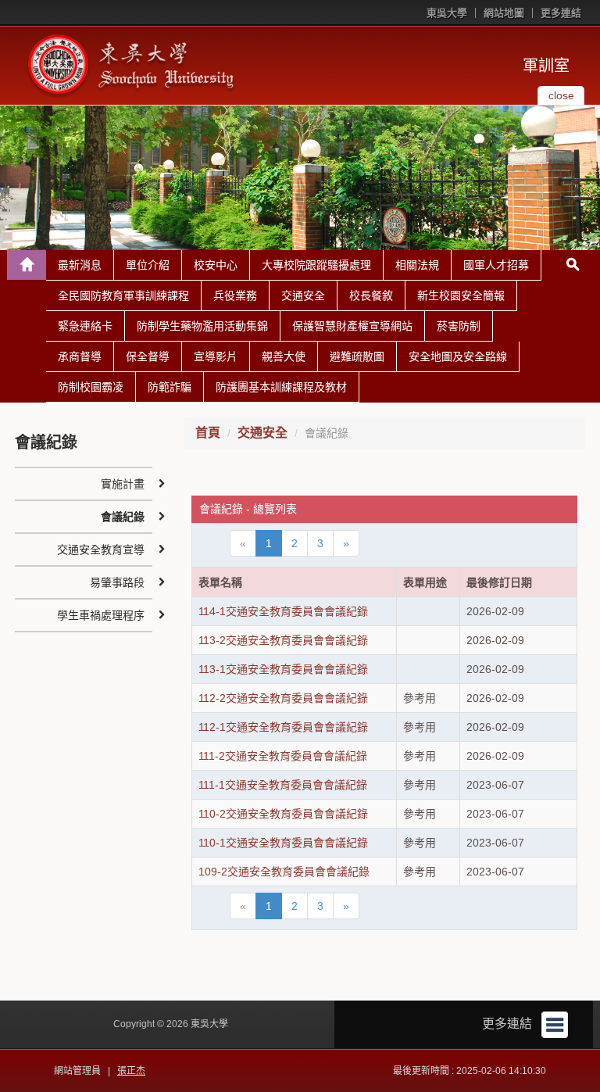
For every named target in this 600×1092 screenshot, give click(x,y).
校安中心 (216, 265)
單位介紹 (148, 265)
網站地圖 (504, 13)
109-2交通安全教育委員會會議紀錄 (284, 871)
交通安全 (303, 295)
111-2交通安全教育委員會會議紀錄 (282, 756)
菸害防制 (458, 326)
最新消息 (80, 265)
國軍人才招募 (496, 265)
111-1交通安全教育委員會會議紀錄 (282, 785)
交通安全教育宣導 (101, 549)
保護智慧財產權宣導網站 (352, 326)
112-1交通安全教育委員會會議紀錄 (283, 727)
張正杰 (131, 1070)
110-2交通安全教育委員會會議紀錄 (283, 813)
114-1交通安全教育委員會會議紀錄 (283, 611)
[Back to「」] (26, 265)
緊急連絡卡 (85, 326)
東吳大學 (447, 13)
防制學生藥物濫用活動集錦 (202, 326)
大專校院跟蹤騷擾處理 (316, 265)
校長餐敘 (371, 295)
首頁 (207, 432)
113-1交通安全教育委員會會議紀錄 (283, 669)
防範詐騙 (169, 387)
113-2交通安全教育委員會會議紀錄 (283, 640)
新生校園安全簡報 (461, 295)
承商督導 (80, 356)
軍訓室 (546, 65)
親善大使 (283, 356)
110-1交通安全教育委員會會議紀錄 (283, 842)
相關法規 (417, 265)
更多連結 (561, 13)
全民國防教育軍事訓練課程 (123, 295)
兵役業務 (235, 295)
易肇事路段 (117, 582)
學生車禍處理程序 (101, 615)
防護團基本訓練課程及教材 (281, 387)
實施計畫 (123, 484)
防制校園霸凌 (90, 387)
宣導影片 (216, 356)
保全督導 (148, 356)
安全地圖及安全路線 (458, 356)
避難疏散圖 (357, 356)
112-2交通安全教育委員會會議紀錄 (283, 698)
